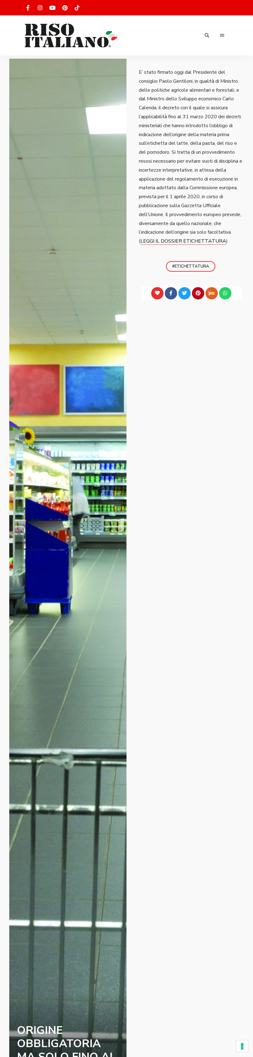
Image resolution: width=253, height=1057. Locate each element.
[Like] (157, 293)
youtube (52, 7)
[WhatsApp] (225, 293)
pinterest (65, 7)
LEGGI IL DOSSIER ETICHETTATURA (183, 241)
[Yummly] (211, 293)
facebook (28, 7)
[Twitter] (184, 293)
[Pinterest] (198, 293)
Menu (222, 35)
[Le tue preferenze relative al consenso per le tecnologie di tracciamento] (242, 1046)
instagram (40, 7)
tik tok (77, 7)
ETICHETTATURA (192, 266)
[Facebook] (171, 293)
